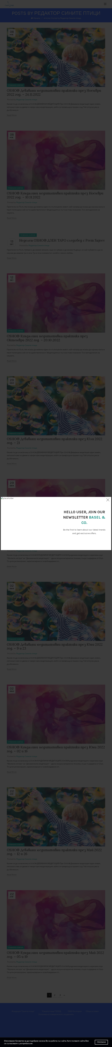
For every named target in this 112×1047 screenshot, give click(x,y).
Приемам (101, 1042)
